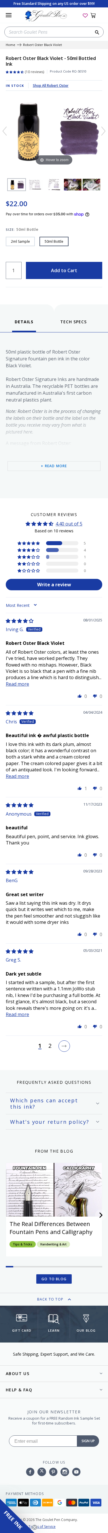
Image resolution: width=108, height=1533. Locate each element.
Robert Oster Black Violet (42, 45)
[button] (29, 543)
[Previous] (4, 131)
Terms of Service (42, 1526)
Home (10, 45)
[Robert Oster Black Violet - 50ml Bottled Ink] (16, 184)
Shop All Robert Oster (51, 85)
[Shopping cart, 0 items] (96, 15)
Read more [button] (17, 684)
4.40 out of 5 (69, 524)
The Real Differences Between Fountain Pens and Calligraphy (51, 1228)
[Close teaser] (34, 1527)
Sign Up (88, 1440)
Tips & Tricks (22, 1244)
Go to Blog (54, 1279)
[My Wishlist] (85, 15)
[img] (19, 621)
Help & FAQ (19, 1389)
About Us (17, 1373)
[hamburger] (9, 15)
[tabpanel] (54, 414)
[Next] (103, 131)
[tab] (24, 325)
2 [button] (50, 1046)
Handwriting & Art (53, 1244)
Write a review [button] (54, 584)
